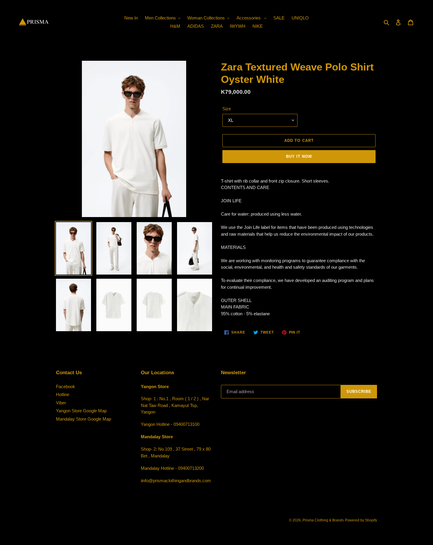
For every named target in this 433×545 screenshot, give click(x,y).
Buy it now (299, 156)
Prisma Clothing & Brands (323, 520)
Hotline (62, 394)
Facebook (65, 386)
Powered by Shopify (361, 520)
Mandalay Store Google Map (83, 418)
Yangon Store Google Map (81, 410)
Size (226, 108)
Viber (61, 402)
